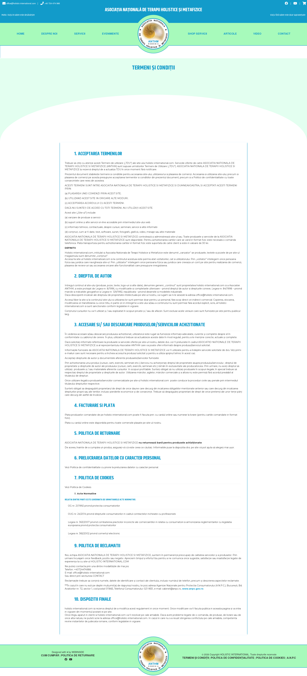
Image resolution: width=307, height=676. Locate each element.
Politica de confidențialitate (232, 658)
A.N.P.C (291, 658)
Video (257, 33)
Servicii (79, 33)
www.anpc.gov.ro (192, 588)
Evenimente (110, 33)
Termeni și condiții (195, 658)
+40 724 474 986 (52, 3)
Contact (284, 33)
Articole (230, 33)
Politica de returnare (78, 655)
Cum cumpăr (50, 655)
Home (20, 33)
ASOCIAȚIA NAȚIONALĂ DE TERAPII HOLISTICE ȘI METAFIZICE (153, 10)
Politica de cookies (270, 658)
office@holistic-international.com (21, 3)
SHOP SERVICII (197, 33)
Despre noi (49, 33)
